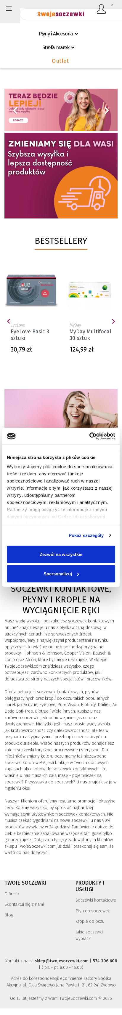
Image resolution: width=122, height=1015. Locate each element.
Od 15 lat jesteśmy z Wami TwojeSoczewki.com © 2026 (61, 998)
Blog (8, 915)
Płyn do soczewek (93, 911)
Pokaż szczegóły (86, 535)
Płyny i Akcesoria (56, 34)
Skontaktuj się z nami (24, 904)
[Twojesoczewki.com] (61, 11)
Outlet (60, 61)
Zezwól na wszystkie (61, 554)
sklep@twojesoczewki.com (62, 961)
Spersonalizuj (58, 573)
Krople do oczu (90, 921)
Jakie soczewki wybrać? (89, 935)
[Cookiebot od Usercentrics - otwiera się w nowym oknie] (89, 436)
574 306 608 (105, 961)
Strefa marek (55, 47)
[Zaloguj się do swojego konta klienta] (101, 9)
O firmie (11, 894)
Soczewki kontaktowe (96, 900)
